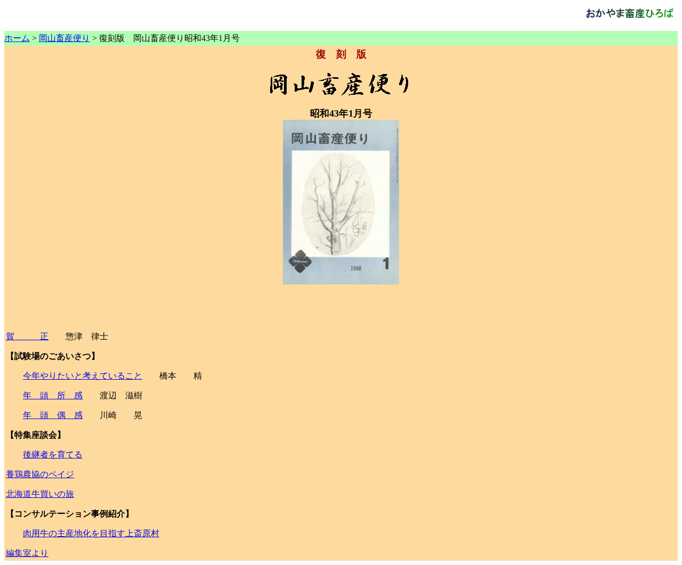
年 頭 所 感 (53, 395)
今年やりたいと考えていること (82, 375)
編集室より (27, 553)
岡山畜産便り (64, 38)
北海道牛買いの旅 (40, 493)
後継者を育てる (53, 454)
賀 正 (27, 336)
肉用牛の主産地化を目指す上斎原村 (91, 533)
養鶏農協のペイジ (40, 474)
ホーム (17, 38)
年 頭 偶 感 (53, 415)
